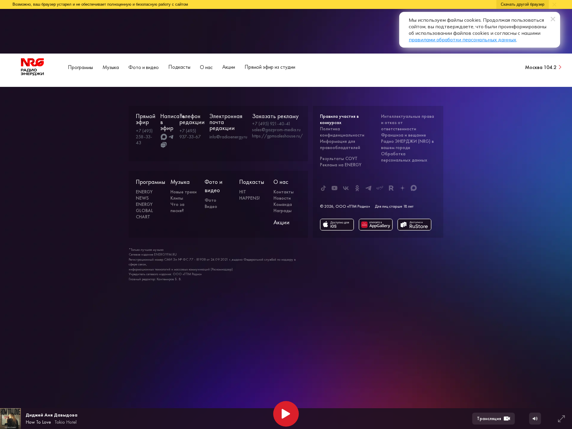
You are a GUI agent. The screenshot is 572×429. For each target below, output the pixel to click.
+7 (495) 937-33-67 (190, 134)
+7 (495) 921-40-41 (271, 123)
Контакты (283, 192)
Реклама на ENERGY (340, 165)
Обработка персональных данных (404, 157)
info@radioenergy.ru (228, 137)
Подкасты (179, 66)
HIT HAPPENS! (249, 195)
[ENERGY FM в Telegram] (368, 188)
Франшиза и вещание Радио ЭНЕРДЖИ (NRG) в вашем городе (407, 141)
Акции (228, 66)
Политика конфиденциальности (342, 132)
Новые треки (183, 192)
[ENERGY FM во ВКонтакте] (345, 188)
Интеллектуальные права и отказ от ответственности (407, 122)
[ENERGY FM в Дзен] (402, 188)
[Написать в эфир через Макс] (163, 136)
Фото (210, 200)
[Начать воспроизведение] (286, 414)
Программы (80, 67)
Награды (282, 210)
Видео (211, 206)
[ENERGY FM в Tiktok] (323, 188)
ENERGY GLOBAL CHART (144, 210)
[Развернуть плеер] (561, 419)
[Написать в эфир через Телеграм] (171, 136)
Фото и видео (143, 67)
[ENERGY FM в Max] (413, 188)
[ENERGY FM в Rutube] (391, 188)
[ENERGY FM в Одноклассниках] (357, 188)
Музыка (110, 67)
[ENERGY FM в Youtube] (334, 188)
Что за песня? (177, 207)
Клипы (176, 198)
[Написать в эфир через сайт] (163, 145)
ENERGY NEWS (144, 195)
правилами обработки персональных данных (462, 40)
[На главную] (32, 67)
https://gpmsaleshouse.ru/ (277, 136)
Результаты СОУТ (339, 158)
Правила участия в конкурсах (339, 119)
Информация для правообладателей (340, 144)
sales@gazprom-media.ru (276, 129)
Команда (282, 204)
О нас (206, 67)
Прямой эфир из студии (270, 66)
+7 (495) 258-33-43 (144, 137)
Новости (282, 198)
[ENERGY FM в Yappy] (379, 188)
